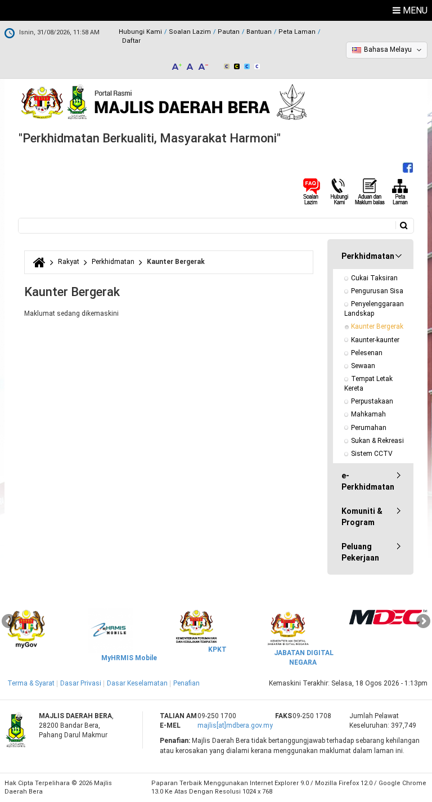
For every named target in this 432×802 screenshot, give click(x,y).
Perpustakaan (372, 401)
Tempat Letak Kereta (369, 383)
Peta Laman (297, 31)
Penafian (186, 683)
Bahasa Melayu (388, 49)
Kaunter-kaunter (375, 340)
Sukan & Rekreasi (377, 441)
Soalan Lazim (190, 31)
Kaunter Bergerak (377, 326)
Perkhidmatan (113, 262)
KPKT (217, 649)
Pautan (229, 31)
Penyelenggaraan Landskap (375, 308)
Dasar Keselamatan (137, 683)
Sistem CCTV (372, 454)
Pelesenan (366, 353)
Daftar (131, 40)
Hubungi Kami (140, 31)
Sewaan (363, 366)
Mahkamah (368, 414)
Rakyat (68, 262)
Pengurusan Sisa (377, 291)
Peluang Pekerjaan (360, 552)
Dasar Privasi (80, 683)
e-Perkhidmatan (367, 481)
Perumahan (368, 428)
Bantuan (259, 31)
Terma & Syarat (31, 683)
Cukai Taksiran (374, 278)
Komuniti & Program (361, 517)
